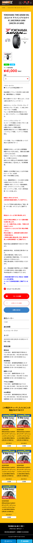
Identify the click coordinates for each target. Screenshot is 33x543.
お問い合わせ (16, 310)
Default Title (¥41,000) (13, 289)
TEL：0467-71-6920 (9, 376)
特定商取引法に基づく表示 (15, 526)
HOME (3, 8)
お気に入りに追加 (16, 303)
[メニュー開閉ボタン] (30, 3)
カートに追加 (17, 296)
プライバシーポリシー (15, 529)
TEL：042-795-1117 (9, 365)
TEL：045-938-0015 (9, 397)
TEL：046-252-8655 (9, 386)
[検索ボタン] (20, 3)
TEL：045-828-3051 (9, 355)
